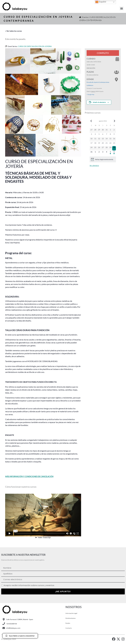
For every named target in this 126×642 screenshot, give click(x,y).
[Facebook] (113, 639)
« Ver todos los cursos (13, 31)
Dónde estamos (70, 618)
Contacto (68, 628)
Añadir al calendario (99, 102)
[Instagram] (123, 639)
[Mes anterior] (91, 120)
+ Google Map (90, 94)
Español (102, 2)
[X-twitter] (118, 639)
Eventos (85, 17)
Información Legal (71, 613)
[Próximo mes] (114, 120)
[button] (121, 8)
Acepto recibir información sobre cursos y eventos (29, 585)
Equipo (67, 623)
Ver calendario (94, 165)
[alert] (103, 159)
